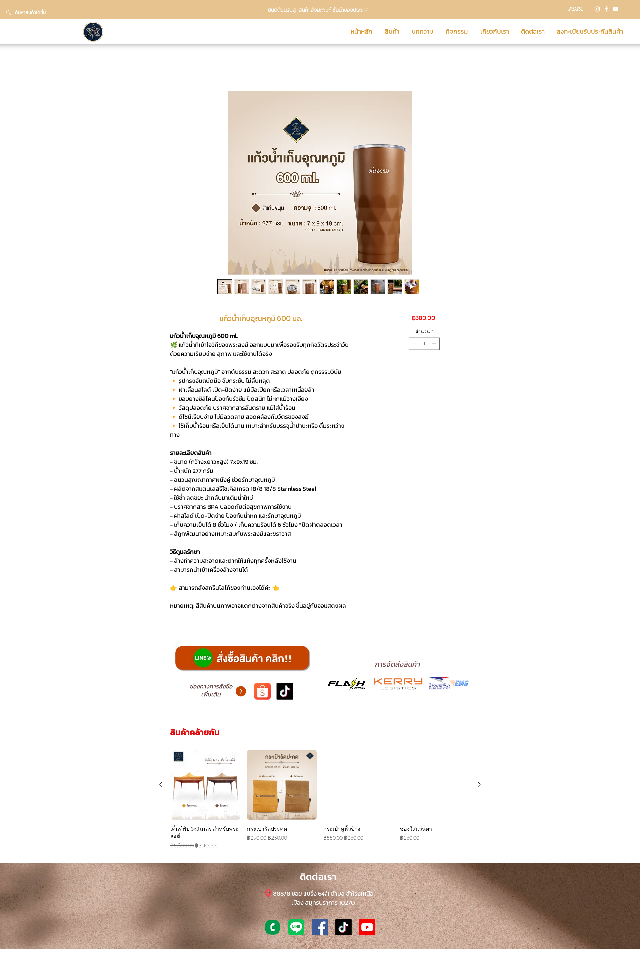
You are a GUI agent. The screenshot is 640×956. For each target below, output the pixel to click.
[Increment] (434, 344)
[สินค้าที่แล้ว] (161, 784)
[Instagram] (597, 9)
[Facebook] (606, 9)
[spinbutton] (424, 344)
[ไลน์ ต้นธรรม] (296, 927)
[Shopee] (262, 691)
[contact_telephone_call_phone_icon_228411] (272, 927)
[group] (320, 799)
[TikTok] (284, 691)
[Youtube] (367, 927)
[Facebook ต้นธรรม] (320, 927)
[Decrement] (414, 344)
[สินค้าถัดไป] (479, 784)
